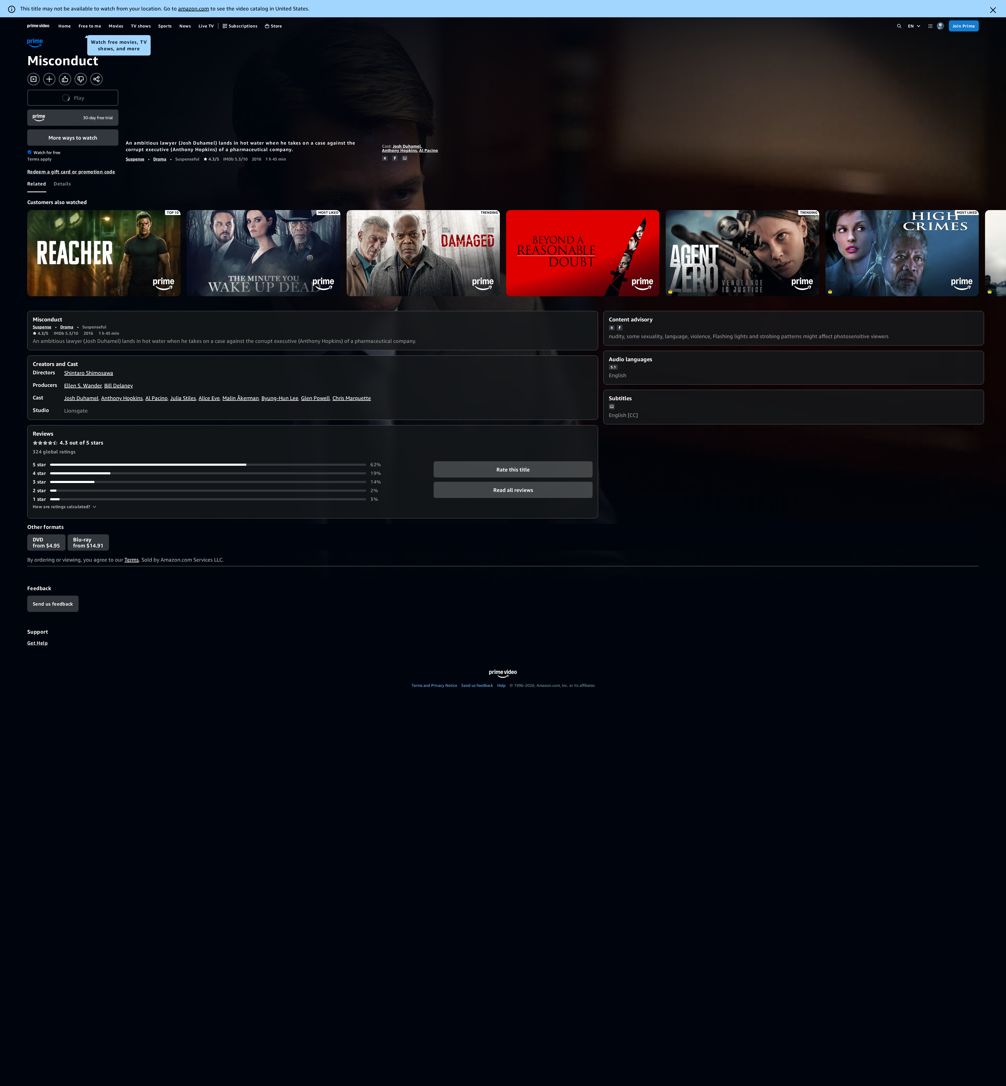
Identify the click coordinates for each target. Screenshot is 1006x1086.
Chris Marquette (351, 398)
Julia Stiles (183, 398)
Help (501, 685)
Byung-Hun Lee (279, 398)
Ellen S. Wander (83, 385)
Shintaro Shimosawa (88, 373)
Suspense (135, 159)
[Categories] (930, 26)
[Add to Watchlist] (49, 79)
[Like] (65, 79)
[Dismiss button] (993, 10)
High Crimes (902, 253)
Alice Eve (209, 398)
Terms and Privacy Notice (434, 685)
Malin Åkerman (240, 398)
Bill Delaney (118, 385)
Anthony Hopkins (399, 150)
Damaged (423, 253)
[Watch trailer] (33, 79)
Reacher (104, 253)
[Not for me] (80, 79)
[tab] (36, 183)
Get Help (37, 643)
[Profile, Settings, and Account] (941, 26)
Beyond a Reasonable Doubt (582, 253)
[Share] (96, 79)
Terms (131, 560)
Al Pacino (428, 150)
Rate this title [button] (513, 470)
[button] (72, 98)
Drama (159, 159)
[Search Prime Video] (899, 26)
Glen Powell (315, 398)
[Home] (38, 26)
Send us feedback (477, 685)
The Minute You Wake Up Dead (263, 253)
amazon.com (193, 9)
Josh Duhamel (407, 146)
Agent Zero (742, 253)
